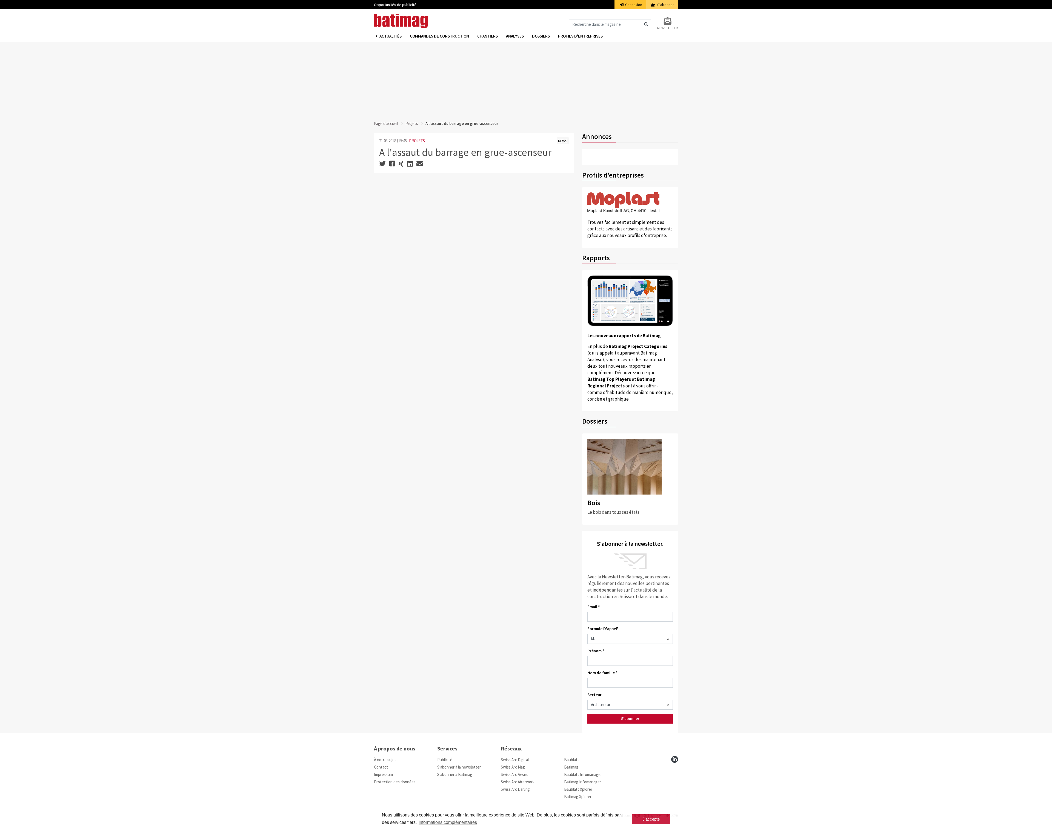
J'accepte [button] (651, 819)
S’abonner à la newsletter (459, 767)
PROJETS (417, 140)
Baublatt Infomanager (583, 774)
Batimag (571, 767)
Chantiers (487, 36)
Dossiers (541, 36)
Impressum (383, 774)
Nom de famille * (602, 672)
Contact (381, 767)
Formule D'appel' (602, 628)
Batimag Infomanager (582, 781)
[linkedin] (674, 759)
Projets (411, 123)
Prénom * (595, 650)
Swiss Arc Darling (515, 789)
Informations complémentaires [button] (448, 822)
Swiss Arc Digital (515, 759)
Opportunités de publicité (395, 4)
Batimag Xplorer (577, 796)
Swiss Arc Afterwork (517, 781)
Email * (593, 606)
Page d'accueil (386, 123)
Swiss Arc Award (514, 774)
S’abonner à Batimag (454, 774)
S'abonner (665, 4)
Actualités (390, 36)
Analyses (515, 36)
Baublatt (571, 759)
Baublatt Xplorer (578, 789)
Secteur (594, 694)
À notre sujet (385, 759)
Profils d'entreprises (580, 36)
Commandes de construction (439, 36)
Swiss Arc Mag (513, 767)
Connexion (633, 4)
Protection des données (395, 781)
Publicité (444, 759)
